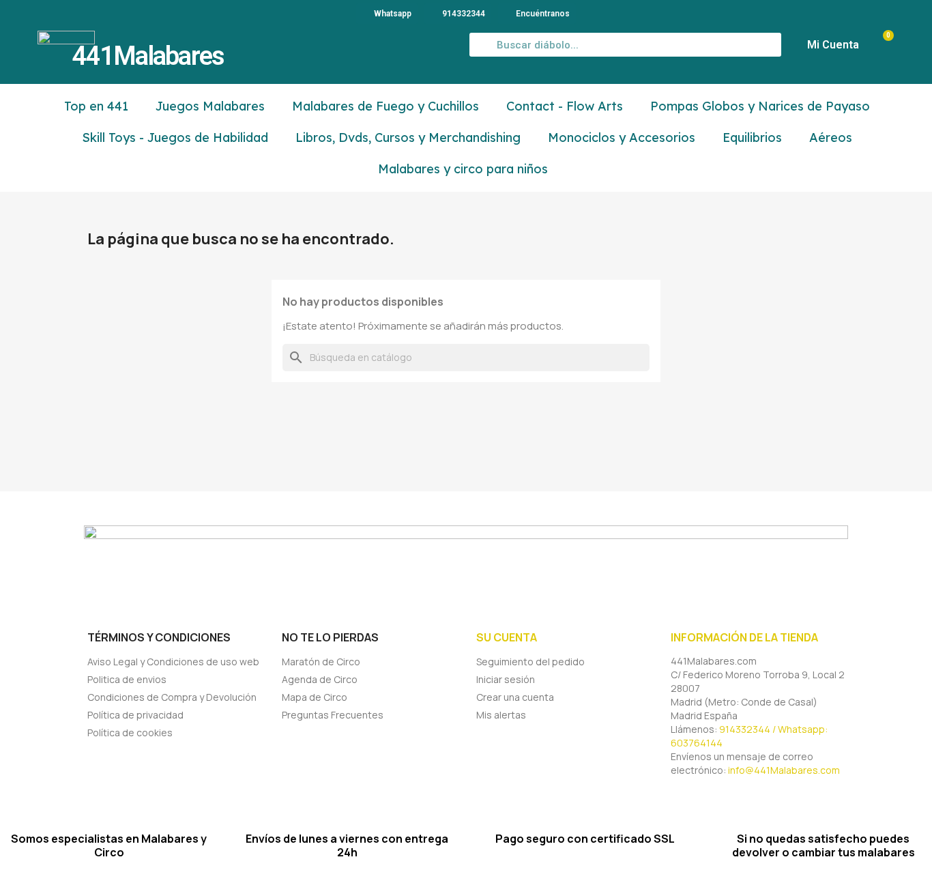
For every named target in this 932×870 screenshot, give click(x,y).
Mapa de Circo (314, 697)
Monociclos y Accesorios (621, 137)
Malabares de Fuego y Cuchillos (385, 106)
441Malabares (148, 56)
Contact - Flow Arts (564, 106)
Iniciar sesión (505, 679)
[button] (881, 45)
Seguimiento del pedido (530, 661)
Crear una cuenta (515, 697)
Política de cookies (130, 732)
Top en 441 (96, 106)
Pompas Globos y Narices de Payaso (760, 106)
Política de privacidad (135, 714)
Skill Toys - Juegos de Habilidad (175, 137)
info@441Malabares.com (784, 770)
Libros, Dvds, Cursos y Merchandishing (408, 137)
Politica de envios (126, 679)
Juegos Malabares (210, 106)
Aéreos (830, 137)
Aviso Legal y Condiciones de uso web (173, 661)
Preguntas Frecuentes (332, 714)
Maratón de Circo (321, 661)
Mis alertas (501, 714)
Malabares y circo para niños (463, 169)
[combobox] (625, 45)
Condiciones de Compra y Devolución (172, 697)
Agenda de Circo (320, 679)
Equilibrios (752, 137)
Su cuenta (506, 637)
